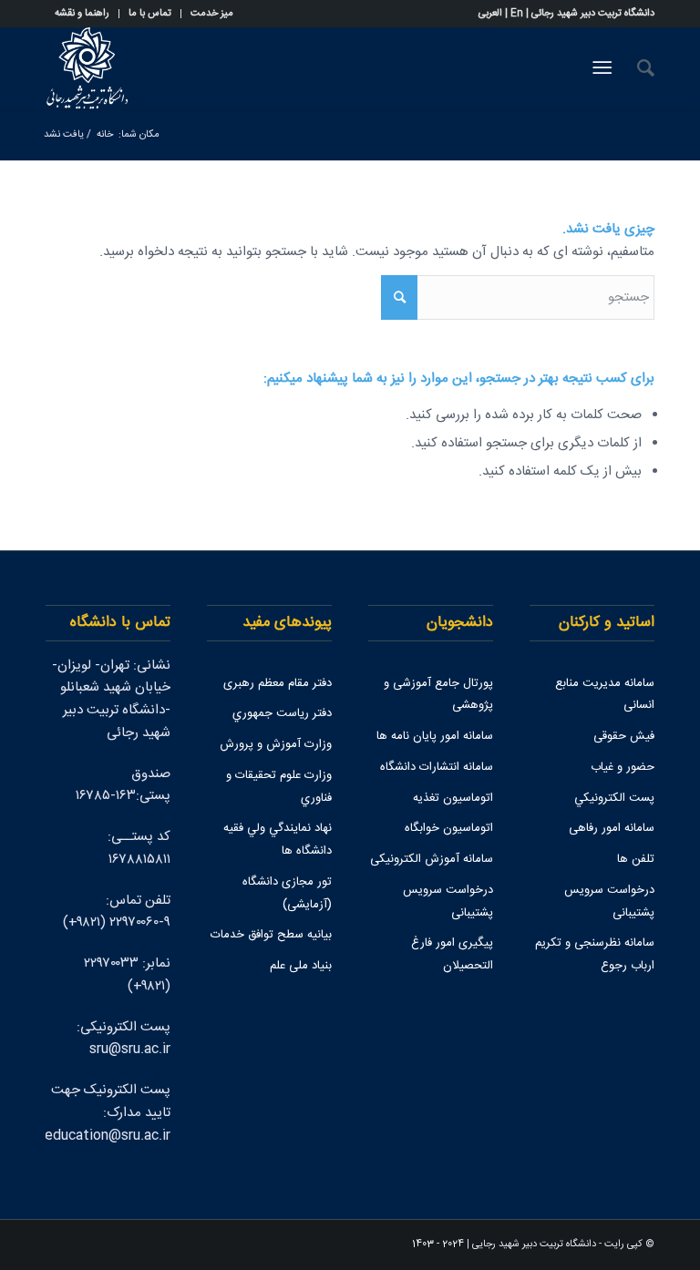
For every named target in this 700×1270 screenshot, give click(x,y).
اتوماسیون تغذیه (453, 798)
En (516, 13)
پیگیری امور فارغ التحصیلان (452, 954)
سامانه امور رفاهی (611, 828)
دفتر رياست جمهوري (282, 713)
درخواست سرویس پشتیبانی (609, 901)
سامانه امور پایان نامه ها (434, 736)
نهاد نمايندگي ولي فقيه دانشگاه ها (277, 839)
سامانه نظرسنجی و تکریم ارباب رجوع (594, 954)
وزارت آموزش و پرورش (276, 744)
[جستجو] (636, 68)
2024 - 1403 (438, 1244)
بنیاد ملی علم (301, 966)
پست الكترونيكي (614, 798)
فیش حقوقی (623, 736)
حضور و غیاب (622, 767)
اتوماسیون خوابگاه (449, 828)
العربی (490, 13)
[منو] (605, 68)
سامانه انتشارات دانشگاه (436, 767)
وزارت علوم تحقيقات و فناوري (279, 786)
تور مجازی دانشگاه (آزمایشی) (287, 893)
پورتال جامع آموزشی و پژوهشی (438, 694)
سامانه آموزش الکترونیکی (431, 859)
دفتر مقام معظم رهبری (277, 683)
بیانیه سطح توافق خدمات (271, 935)
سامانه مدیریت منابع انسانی (604, 694)
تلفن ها (635, 859)
